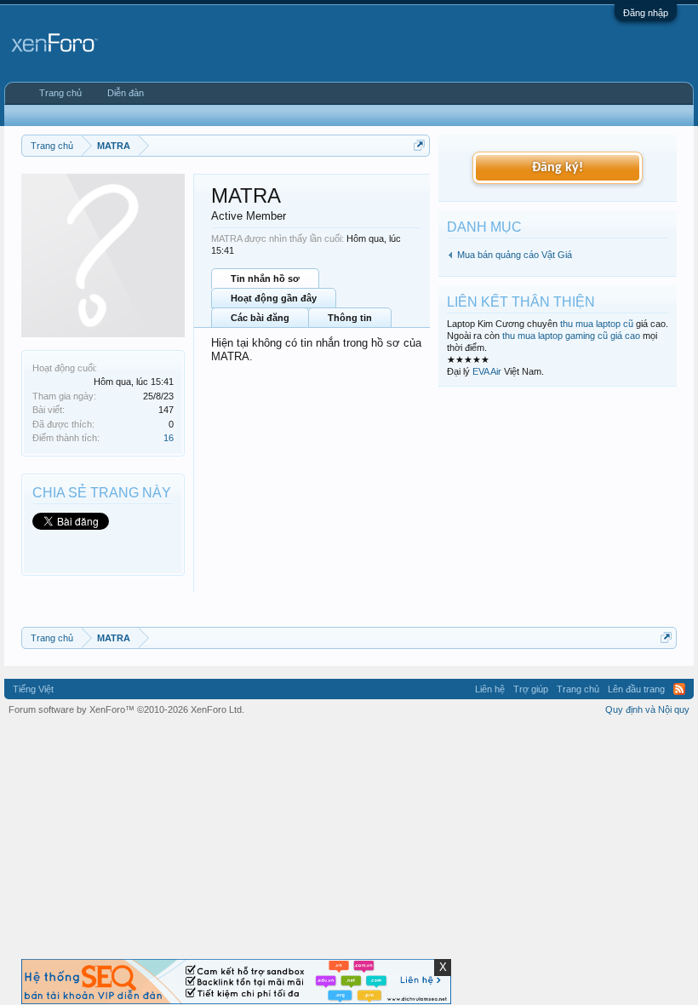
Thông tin (350, 318)
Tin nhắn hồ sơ (265, 278)
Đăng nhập (645, 13)
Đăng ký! (557, 168)
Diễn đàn (125, 93)
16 (168, 438)
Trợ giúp (530, 689)
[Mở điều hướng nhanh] (419, 145)
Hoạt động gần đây (274, 298)
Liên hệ (490, 689)
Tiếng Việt (33, 689)
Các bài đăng (260, 318)
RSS (679, 689)
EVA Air (486, 371)
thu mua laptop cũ (596, 324)
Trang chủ (60, 93)
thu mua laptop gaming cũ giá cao (571, 335)
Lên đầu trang (636, 689)
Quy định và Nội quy (647, 709)
